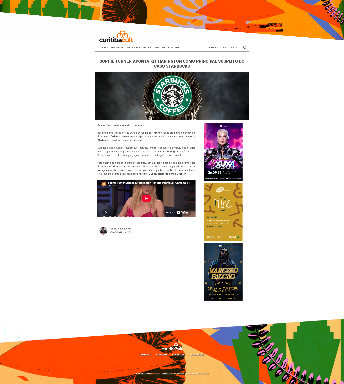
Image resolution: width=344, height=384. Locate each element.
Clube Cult (179, 354)
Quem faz (145, 354)
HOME (105, 48)
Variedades (159, 48)
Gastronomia (133, 48)
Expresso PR (117, 48)
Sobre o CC (197, 354)
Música (147, 48)
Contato (161, 354)
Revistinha (173, 48)
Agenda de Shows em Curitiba (224, 48)
